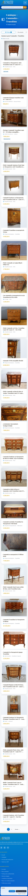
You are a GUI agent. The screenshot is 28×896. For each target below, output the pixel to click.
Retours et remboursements (7, 880)
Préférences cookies (6, 883)
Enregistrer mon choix (22, 893)
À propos (3, 869)
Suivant (16, 829)
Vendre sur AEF (5, 861)
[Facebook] (1, 847)
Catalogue (3, 857)
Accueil (3, 855)
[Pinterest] (8, 847)
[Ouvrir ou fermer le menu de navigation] (25, 2)
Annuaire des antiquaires (7, 859)
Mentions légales (5, 876)
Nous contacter (5, 871)
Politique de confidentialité (7, 873)
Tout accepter (11, 891)
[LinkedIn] (4, 847)
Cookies (3, 888)
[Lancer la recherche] (25, 7)
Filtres (9, 32)
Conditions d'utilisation (6, 878)
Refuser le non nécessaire (21, 891)
